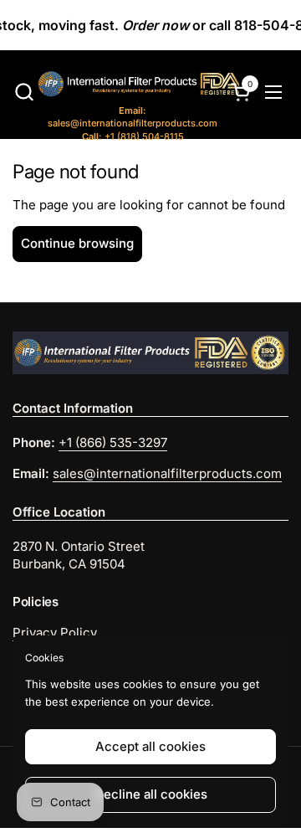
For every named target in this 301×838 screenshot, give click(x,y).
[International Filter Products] (123, 86)
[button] (23, 91)
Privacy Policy (55, 632)
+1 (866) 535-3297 (113, 442)
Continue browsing (77, 243)
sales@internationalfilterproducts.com (132, 117)
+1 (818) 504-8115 (133, 136)
